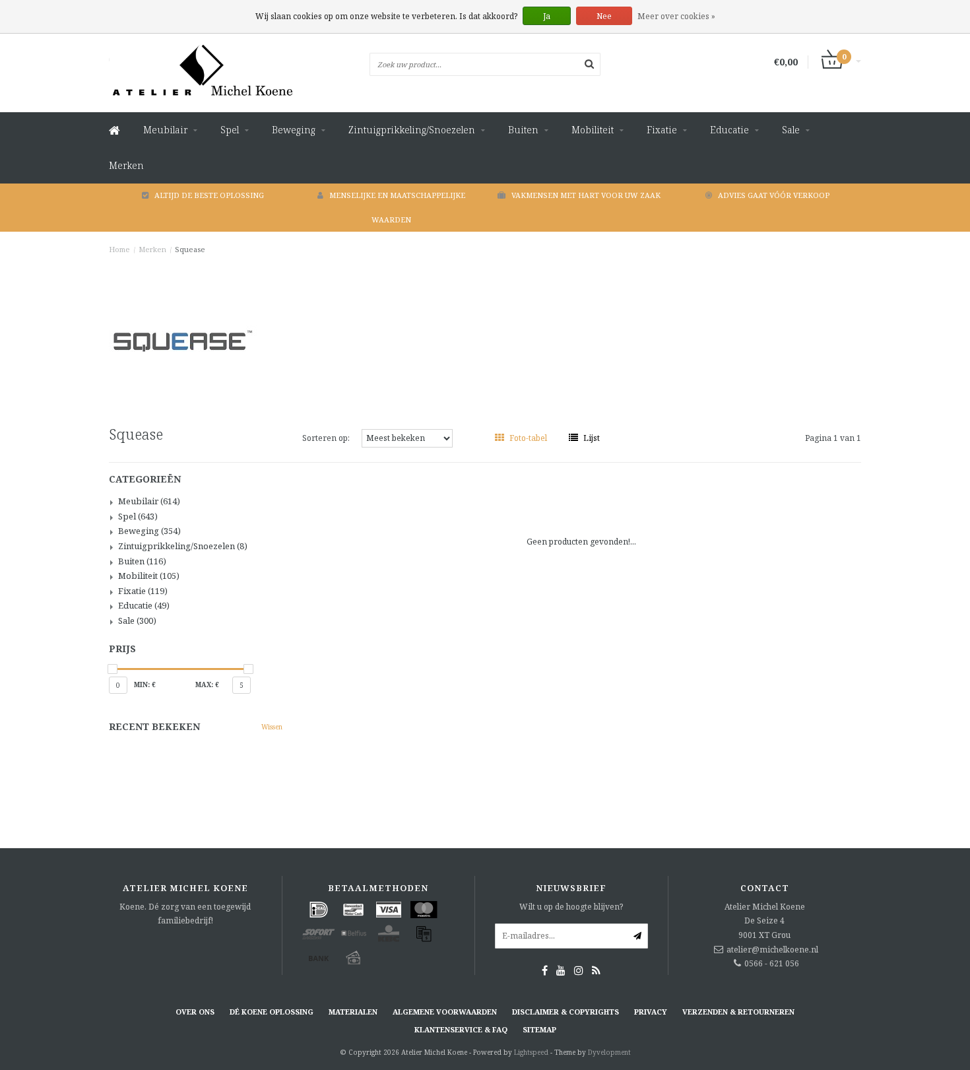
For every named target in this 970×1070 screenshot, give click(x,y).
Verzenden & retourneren (738, 1012)
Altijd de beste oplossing (209, 195)
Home (119, 249)
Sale (791, 129)
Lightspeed (531, 1052)
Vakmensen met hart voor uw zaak (586, 195)
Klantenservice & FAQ (460, 1029)
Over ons (195, 1012)
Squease (190, 249)
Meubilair (165, 129)
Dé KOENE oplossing (271, 1012)
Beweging (293, 129)
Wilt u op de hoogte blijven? (571, 906)
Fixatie (662, 129)
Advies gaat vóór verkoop (773, 195)
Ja (546, 16)
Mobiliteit (592, 129)
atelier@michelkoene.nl (772, 949)
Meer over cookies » (676, 16)
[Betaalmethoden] (318, 910)
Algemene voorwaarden (445, 1012)
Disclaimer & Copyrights (565, 1012)
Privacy (650, 1012)
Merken (126, 165)
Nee (604, 16)
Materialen (353, 1012)
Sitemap (539, 1029)
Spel (229, 129)
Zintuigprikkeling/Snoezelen (411, 129)
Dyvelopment (609, 1052)
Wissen (271, 726)
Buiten (523, 129)
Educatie (729, 129)
